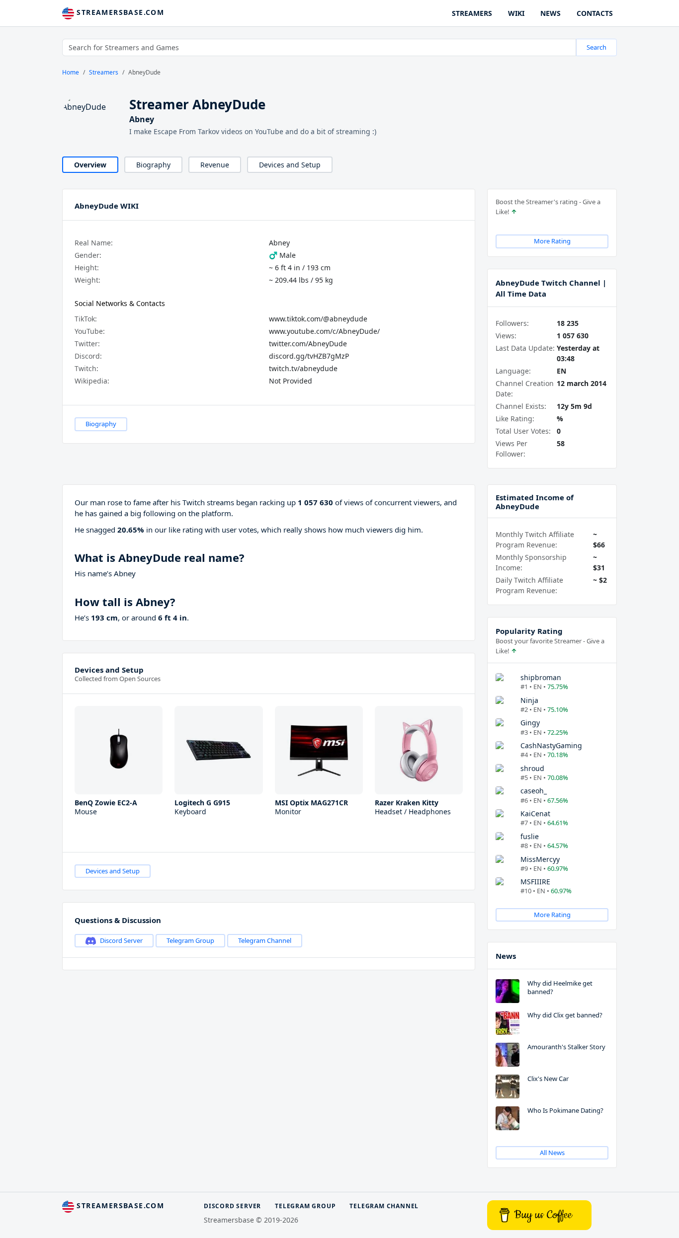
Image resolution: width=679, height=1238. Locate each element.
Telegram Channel (264, 940)
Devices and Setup (290, 164)
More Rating (552, 240)
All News (552, 1152)
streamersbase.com (119, 12)
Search (596, 47)
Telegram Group (190, 940)
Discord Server (121, 940)
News (506, 956)
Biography (153, 164)
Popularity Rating (529, 631)
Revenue (214, 164)
